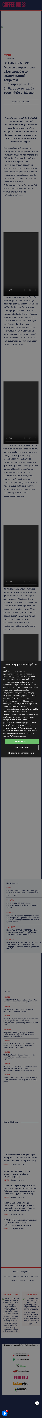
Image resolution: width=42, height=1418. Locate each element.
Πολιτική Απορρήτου (18, 736)
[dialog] (21, 709)
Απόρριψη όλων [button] (22, 747)
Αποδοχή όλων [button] (21, 741)
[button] (21, 753)
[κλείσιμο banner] (37, 1403)
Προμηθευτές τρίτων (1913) (14, 701)
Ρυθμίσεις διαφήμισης (26, 728)
